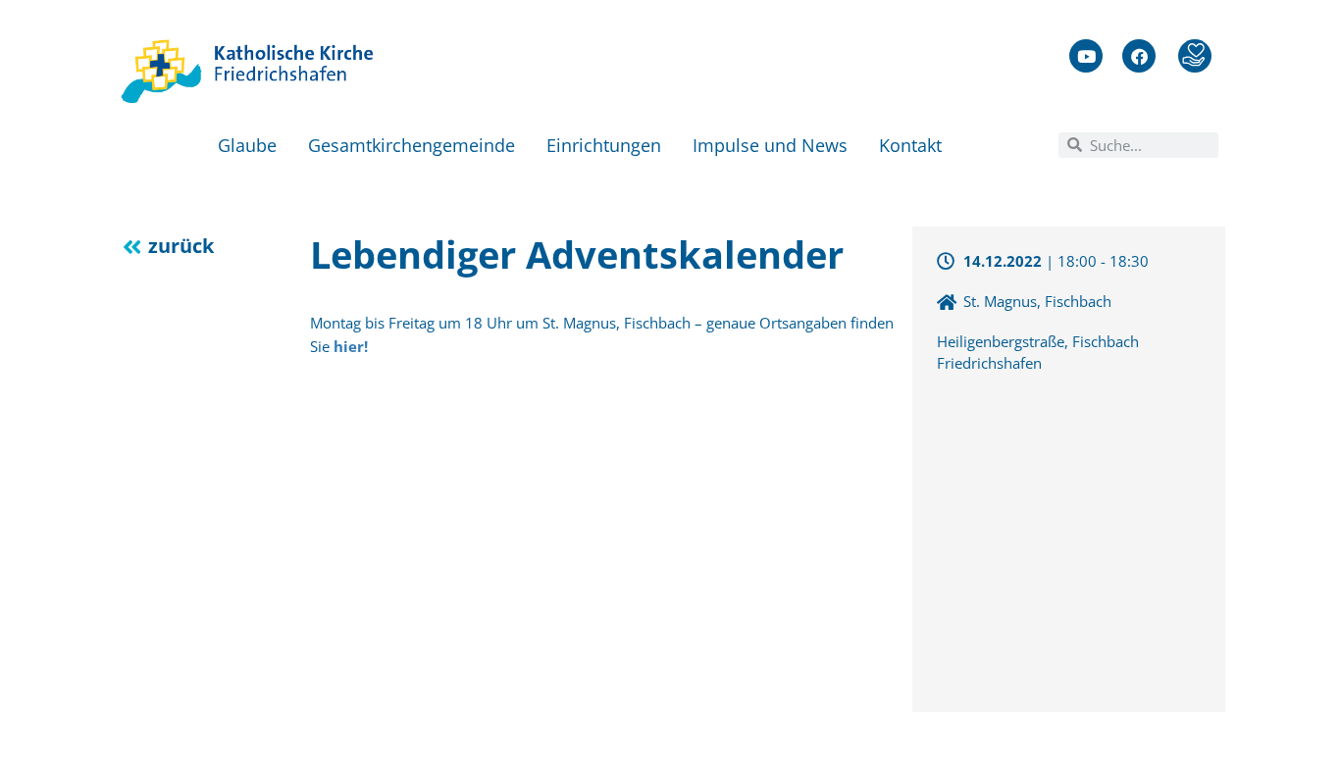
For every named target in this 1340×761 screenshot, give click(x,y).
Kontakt (910, 145)
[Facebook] (1139, 56)
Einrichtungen (603, 145)
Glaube (247, 145)
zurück (181, 245)
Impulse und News (770, 145)
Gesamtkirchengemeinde (411, 145)
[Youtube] (1086, 56)
